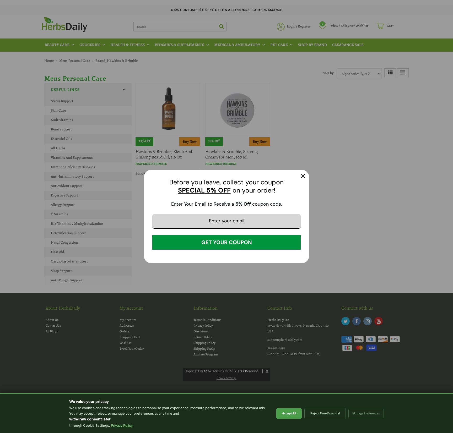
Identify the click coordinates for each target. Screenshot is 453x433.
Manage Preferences (366, 413)
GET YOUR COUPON (226, 242)
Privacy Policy (122, 425)
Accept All (289, 413)
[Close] (302, 176)
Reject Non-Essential (325, 413)
